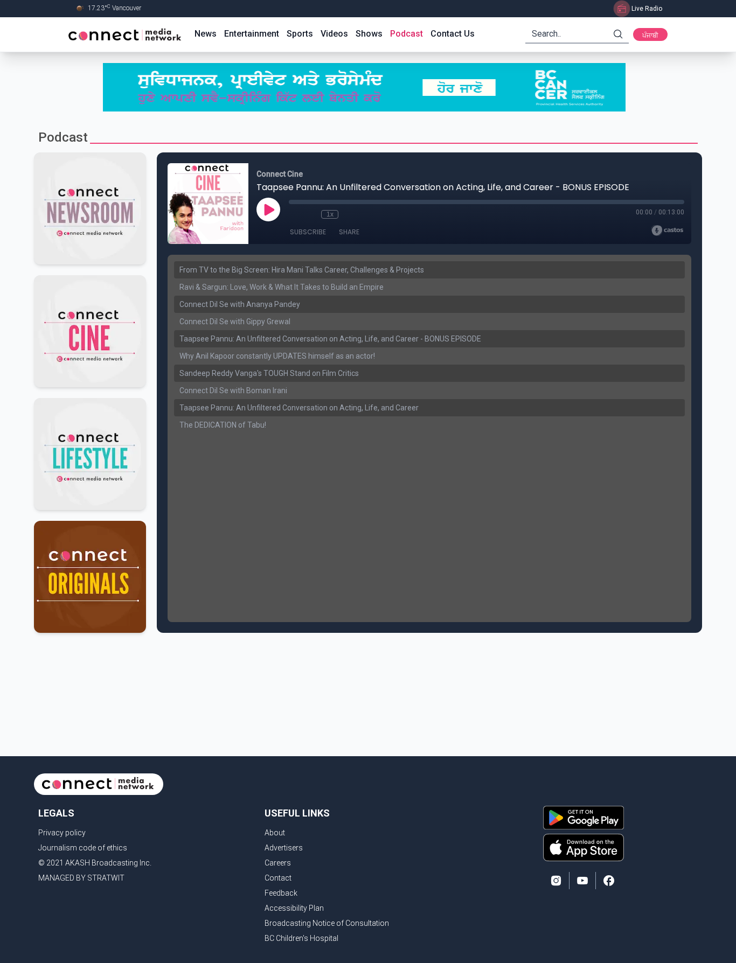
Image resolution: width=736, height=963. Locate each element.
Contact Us (453, 34)
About (275, 832)
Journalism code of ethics (82, 847)
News (206, 34)
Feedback (281, 893)
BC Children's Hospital (301, 938)
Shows (369, 34)
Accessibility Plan (294, 908)
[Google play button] (583, 817)
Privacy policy (62, 832)
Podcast (406, 34)
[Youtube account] (582, 880)
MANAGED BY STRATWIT (81, 878)
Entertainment (251, 34)
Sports (300, 34)
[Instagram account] (556, 880)
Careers (278, 863)
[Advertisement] (364, 668)
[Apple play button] (583, 847)
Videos (334, 34)
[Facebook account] (608, 880)
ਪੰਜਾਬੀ (650, 35)
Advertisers (284, 847)
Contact (278, 878)
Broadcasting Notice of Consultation (327, 923)
